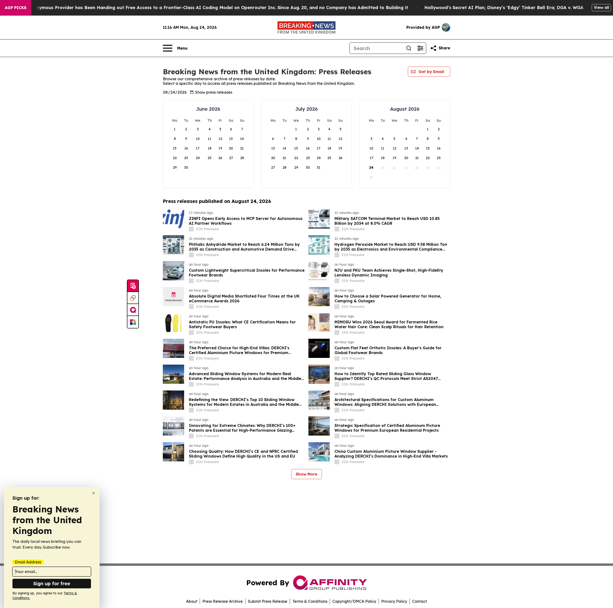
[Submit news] (132, 286)
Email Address (28, 562)
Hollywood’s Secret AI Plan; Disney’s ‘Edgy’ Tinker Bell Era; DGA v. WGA (504, 7)
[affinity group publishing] (132, 310)
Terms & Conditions (309, 601)
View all (601, 7)
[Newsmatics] (132, 322)
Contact (419, 601)
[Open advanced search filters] (420, 48)
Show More (306, 474)
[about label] (191, 229)
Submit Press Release (267, 601)
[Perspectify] (132, 298)
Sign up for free (51, 583)
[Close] (93, 493)
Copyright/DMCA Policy (354, 601)
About (191, 601)
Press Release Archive (222, 601)
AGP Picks (15, 7)
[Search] (408, 48)
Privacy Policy (394, 601)
